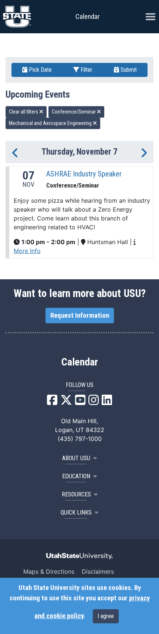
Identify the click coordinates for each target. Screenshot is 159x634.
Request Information (79, 315)
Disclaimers (98, 571)
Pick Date (39, 69)
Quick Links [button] (76, 512)
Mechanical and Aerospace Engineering (51, 123)
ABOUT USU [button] (76, 458)
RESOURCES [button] (76, 494)
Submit (128, 69)
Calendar (79, 362)
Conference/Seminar (74, 112)
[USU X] (66, 402)
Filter (85, 69)
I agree (106, 616)
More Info (27, 250)
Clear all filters (24, 112)
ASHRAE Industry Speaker (84, 173)
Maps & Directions (48, 571)
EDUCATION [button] (76, 476)
